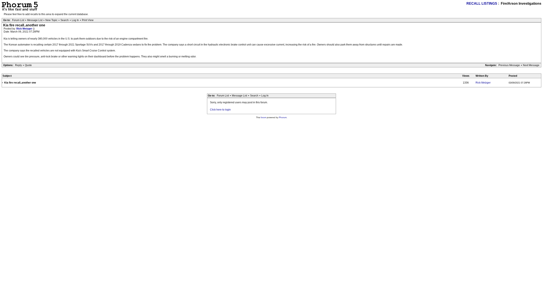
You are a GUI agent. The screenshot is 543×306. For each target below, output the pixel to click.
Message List (34, 20)
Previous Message (509, 65)
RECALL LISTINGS (481, 3)
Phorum (283, 117)
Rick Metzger (24, 28)
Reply (18, 65)
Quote (28, 65)
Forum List (18, 20)
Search (64, 20)
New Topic (51, 20)
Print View (88, 20)
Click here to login (220, 109)
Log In (75, 20)
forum (263, 117)
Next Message (531, 65)
